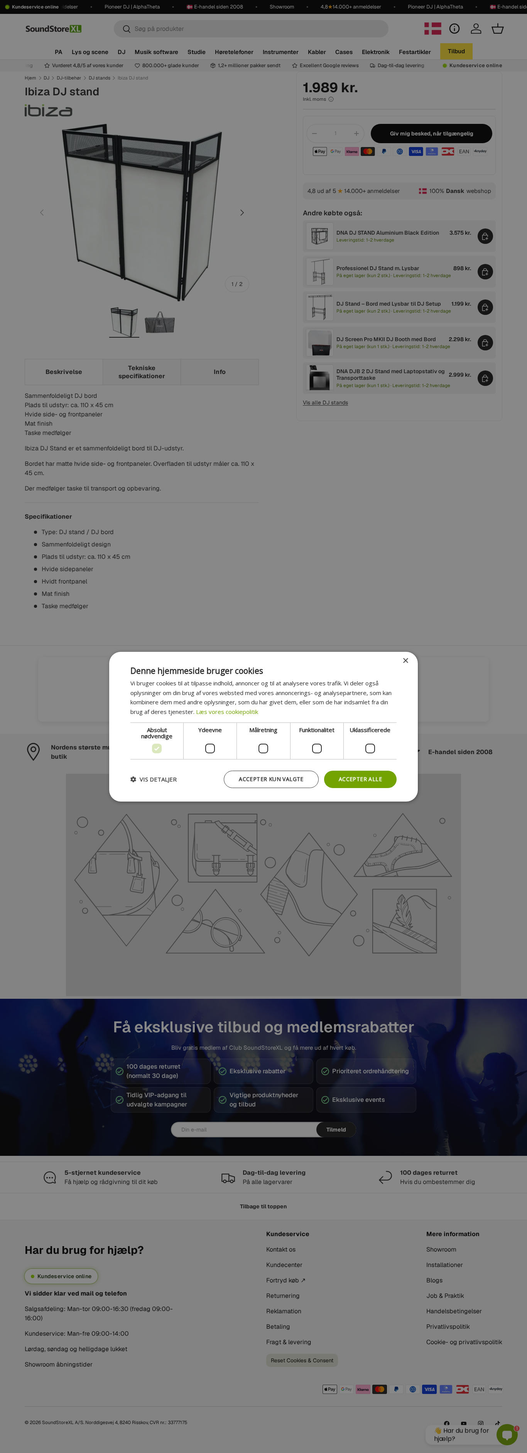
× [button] (405, 660)
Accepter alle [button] (360, 779)
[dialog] (263, 726)
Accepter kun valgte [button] (271, 779)
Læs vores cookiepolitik (227, 712)
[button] (153, 779)
